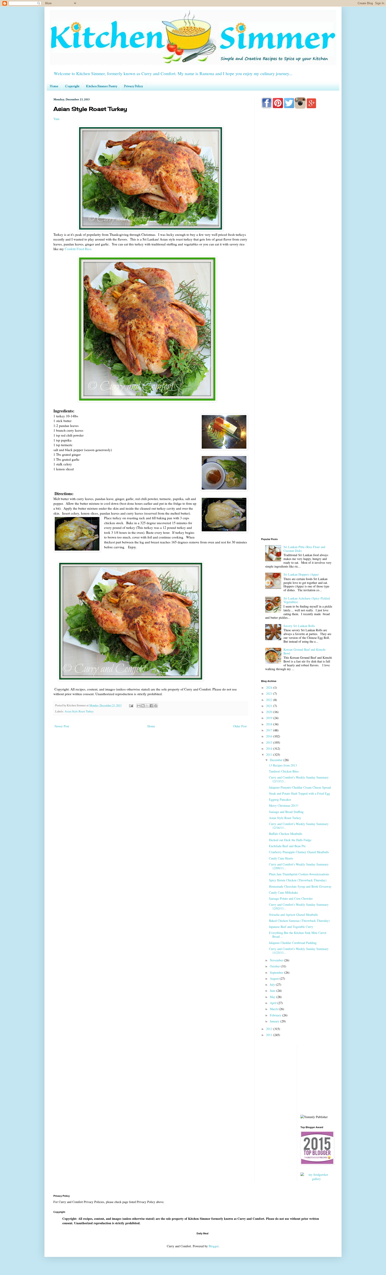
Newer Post (62, 726)
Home (54, 86)
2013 (269, 754)
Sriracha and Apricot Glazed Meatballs (293, 914)
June (273, 990)
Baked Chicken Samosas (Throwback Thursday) (299, 920)
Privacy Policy (133, 86)
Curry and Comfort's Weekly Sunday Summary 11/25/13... (299, 951)
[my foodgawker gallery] (316, 1179)
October (275, 966)
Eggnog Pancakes (280, 799)
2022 (269, 700)
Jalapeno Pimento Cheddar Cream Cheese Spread (300, 787)
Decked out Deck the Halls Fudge (290, 840)
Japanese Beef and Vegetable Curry (291, 927)
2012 (269, 1029)
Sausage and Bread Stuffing (286, 812)
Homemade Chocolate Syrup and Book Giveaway (300, 886)
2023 (269, 693)
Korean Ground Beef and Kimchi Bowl (304, 651)
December (276, 760)
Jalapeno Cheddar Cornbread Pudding (293, 943)
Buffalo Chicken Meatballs (285, 834)
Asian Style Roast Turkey (79, 711)
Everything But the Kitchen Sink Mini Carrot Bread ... (297, 935)
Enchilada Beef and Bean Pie (287, 846)
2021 (269, 706)
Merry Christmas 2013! (283, 805)
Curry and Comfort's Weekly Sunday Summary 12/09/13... (299, 866)
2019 (269, 718)
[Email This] (138, 705)
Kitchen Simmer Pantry (101, 86)
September (277, 972)
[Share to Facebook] (151, 705)
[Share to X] (147, 705)
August (275, 978)
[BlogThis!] (143, 705)
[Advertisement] (297, 288)
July (273, 984)
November (277, 960)
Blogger (213, 1246)
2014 (269, 748)
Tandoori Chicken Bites (284, 771)
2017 (269, 730)
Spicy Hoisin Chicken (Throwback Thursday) (298, 880)
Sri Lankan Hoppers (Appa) (301, 574)
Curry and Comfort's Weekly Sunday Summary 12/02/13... (299, 906)
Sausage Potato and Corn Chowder (291, 898)
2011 (269, 1035)
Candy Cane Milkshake (283, 892)
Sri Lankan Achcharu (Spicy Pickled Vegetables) (306, 600)
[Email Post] (131, 705)
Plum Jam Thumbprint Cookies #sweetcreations (299, 874)
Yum (56, 119)
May (273, 997)
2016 (269, 736)
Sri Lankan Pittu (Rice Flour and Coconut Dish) (304, 549)
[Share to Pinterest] (155, 705)
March (274, 1009)
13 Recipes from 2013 (283, 765)
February (276, 1015)
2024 (269, 687)
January (275, 1021)
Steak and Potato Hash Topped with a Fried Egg (299, 793)
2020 (269, 712)
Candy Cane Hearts (281, 858)
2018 (269, 724)
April (273, 1003)
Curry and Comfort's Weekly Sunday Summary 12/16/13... (299, 826)
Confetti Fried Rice (78, 249)
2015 (269, 742)
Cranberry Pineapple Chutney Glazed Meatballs (299, 852)
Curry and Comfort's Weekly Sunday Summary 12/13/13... (299, 779)
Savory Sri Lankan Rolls (299, 626)
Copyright (72, 86)
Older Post (240, 726)
